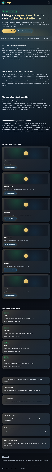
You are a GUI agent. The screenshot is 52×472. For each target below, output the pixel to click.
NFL (24, 466)
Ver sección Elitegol (10, 167)
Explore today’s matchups (25, 30)
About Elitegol (5, 468)
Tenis (35, 466)
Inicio (3, 466)
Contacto (16, 468)
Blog (12, 468)
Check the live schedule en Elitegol (12, 321)
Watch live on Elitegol (9, 30)
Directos (8, 466)
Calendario (40, 466)
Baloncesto (18, 466)
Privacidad (22, 468)
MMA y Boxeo (29, 466)
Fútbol (13, 466)
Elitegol (8, 3)
